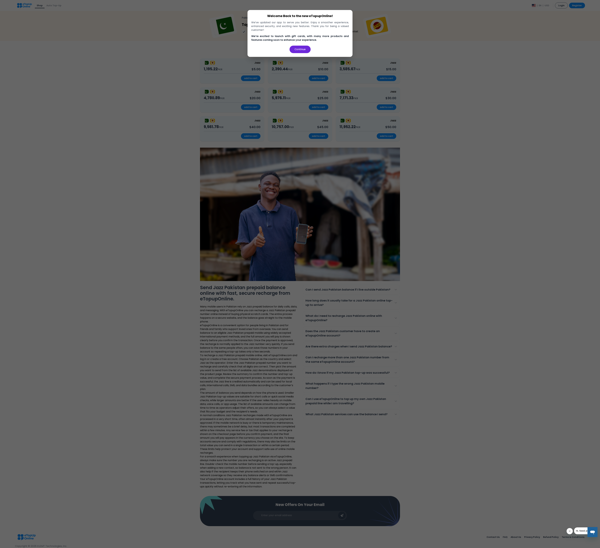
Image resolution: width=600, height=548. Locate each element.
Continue (300, 49)
